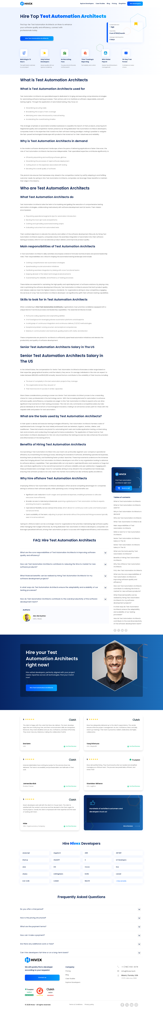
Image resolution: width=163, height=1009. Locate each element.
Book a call (126, 488)
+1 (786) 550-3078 (129, 967)
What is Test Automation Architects (127, 501)
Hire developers (135, 4)
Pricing (114, 4)
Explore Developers (87, 4)
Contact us (42, 978)
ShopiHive (122, 4)
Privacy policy (89, 1005)
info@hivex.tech (128, 971)
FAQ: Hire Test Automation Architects (128, 570)
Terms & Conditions (76, 1005)
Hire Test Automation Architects (36, 38)
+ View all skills (121, 881)
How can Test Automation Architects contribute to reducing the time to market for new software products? (127, 589)
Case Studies (100, 4)
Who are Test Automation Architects (127, 518)
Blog (108, 4)
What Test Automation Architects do (127, 522)
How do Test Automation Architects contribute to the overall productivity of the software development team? (128, 621)
